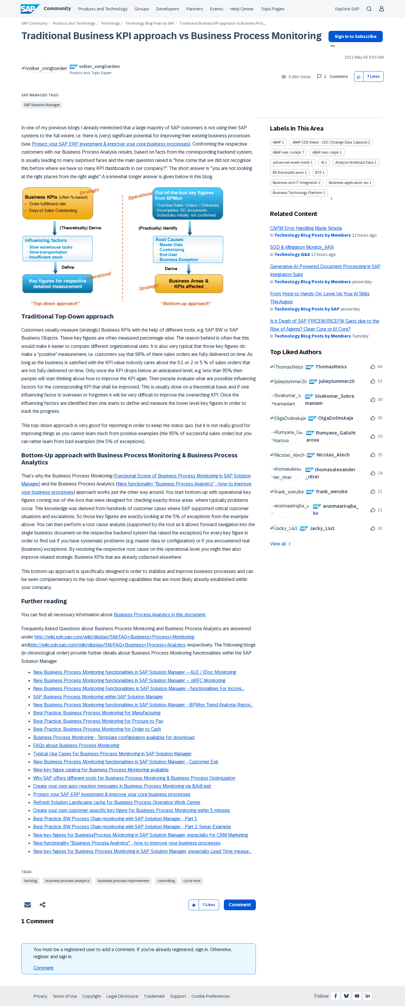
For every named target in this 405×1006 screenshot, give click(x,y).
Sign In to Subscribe (356, 36)
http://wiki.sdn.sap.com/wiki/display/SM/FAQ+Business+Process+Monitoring (114, 636)
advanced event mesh (291, 162)
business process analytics (67, 881)
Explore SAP (347, 9)
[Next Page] (331, 198)
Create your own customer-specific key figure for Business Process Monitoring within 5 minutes (131, 810)
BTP (318, 173)
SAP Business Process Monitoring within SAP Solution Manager (98, 696)
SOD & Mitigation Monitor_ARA (302, 247)
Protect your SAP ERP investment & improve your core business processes (110, 144)
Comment (44, 967)
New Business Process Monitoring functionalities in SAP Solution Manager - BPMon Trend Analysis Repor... (143, 704)
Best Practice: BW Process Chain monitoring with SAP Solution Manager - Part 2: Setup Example (132, 826)
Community (57, 8)
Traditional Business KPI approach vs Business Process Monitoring (171, 36)
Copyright (91, 996)
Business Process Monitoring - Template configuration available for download (113, 737)
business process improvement (123, 881)
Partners (194, 9)
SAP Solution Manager (42, 105)
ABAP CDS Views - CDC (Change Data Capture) (329, 142)
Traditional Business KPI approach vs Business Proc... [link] (222, 24)
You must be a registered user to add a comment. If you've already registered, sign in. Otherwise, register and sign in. (133, 953)
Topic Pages (272, 9)
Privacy (40, 996)
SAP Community (34, 24)
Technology (110, 24)
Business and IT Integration (295, 183)
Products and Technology (102, 9)
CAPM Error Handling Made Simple (306, 228)
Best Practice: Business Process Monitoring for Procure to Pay (98, 721)
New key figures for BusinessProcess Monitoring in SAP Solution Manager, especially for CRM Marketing (140, 835)
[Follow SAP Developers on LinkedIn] (367, 996)
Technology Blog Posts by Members (312, 235)
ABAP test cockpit (287, 152)
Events (216, 9)
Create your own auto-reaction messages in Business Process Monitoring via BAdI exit (122, 786)
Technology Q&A (292, 254)
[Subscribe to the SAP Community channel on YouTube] (357, 996)
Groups (142, 9)
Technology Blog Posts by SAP (149, 24)
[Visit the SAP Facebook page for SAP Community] (335, 996)
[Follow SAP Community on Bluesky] (346, 996)
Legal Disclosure (122, 996)
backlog (30, 881)
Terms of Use (64, 996)
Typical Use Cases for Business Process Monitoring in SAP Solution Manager (112, 753)
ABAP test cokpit (325, 152)
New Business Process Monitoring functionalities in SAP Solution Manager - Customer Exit (125, 761)
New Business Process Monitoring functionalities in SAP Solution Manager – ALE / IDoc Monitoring (134, 672)
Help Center (242, 9)
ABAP (277, 142)
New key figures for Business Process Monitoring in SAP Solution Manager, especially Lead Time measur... (142, 851)
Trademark (154, 996)
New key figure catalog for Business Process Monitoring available (101, 769)
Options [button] (332, 47)
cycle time (191, 881)
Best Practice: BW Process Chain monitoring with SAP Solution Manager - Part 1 (115, 818)
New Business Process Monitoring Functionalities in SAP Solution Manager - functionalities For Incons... (138, 688)
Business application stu (349, 183)
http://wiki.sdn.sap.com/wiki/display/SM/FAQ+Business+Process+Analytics (107, 644)
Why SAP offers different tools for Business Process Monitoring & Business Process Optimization (134, 778)
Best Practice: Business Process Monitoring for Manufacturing (96, 712)
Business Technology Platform (297, 193)
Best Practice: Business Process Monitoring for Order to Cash (97, 729)
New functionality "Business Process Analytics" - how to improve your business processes (127, 843)
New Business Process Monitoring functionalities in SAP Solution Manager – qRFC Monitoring (129, 680)
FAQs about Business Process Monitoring (76, 745)
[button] (358, 76)
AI (322, 162)
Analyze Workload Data (354, 162)
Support (178, 996)
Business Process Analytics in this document (159, 614)
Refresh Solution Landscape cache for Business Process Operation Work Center (116, 802)
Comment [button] (240, 904)
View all (278, 543)
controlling (166, 881)
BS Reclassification (288, 173)
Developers (167, 9)
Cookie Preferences (211, 996)
